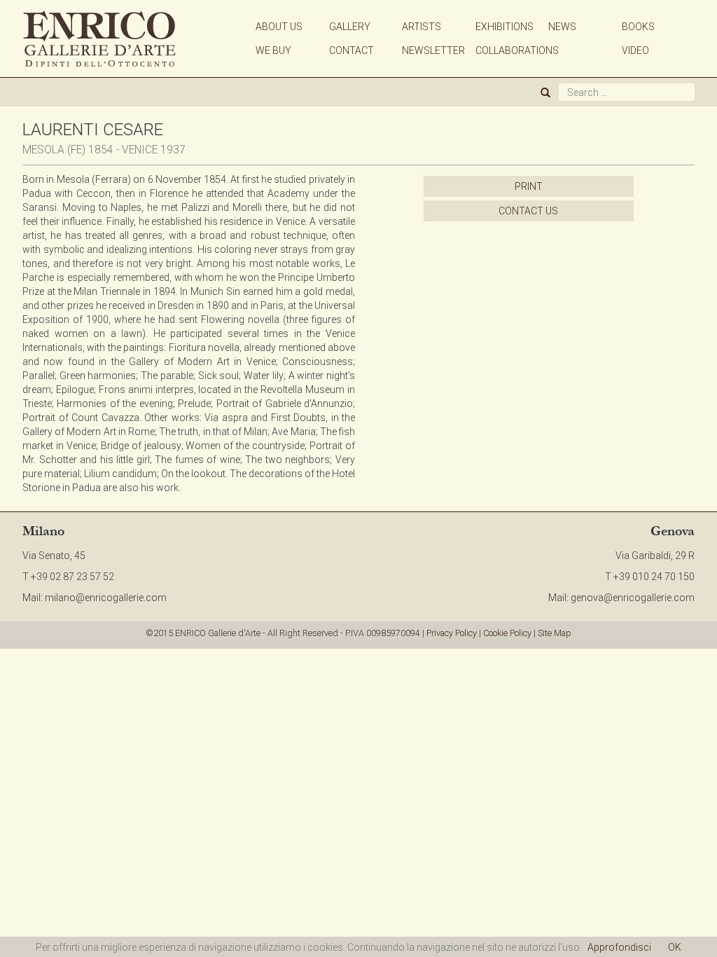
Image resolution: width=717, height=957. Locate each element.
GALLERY (349, 26)
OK (674, 947)
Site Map (554, 633)
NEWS (562, 26)
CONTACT (351, 50)
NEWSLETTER (433, 50)
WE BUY (273, 50)
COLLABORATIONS (517, 50)
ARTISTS (421, 26)
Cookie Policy (507, 633)
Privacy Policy (451, 633)
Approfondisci (619, 947)
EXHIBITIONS (504, 26)
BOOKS (638, 26)
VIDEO (635, 50)
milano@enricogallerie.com (106, 597)
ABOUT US (279, 26)
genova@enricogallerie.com (633, 597)
